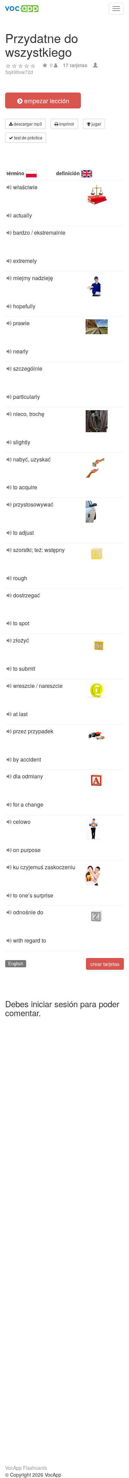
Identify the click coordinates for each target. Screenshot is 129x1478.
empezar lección (45, 100)
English (15, 963)
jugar (95, 124)
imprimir (66, 124)
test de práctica (27, 137)
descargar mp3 (27, 124)
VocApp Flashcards (26, 1467)
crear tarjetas (104, 963)
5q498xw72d (19, 71)
